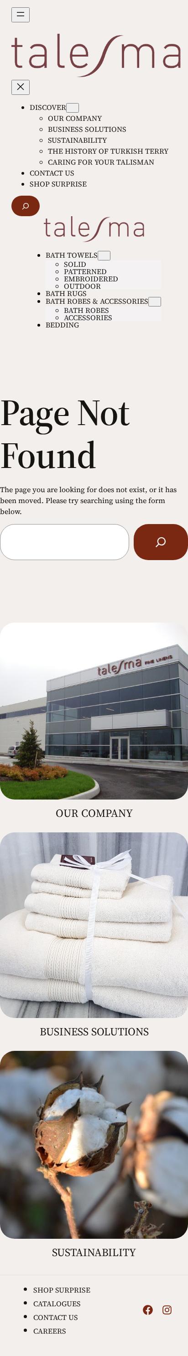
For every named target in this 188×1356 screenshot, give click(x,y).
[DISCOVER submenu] (72, 108)
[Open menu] (20, 14)
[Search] (161, 542)
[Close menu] (20, 87)
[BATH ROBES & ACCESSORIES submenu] (154, 302)
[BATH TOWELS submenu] (104, 255)
